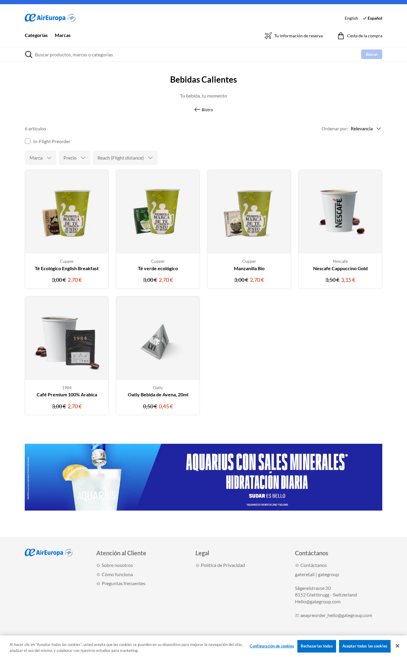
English (351, 18)
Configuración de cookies (272, 646)
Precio (70, 157)
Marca (36, 157)
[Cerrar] (397, 646)
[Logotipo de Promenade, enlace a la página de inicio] (50, 18)
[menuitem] (36, 39)
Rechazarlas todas (317, 646)
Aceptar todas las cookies (364, 646)
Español (375, 18)
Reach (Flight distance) (120, 157)
